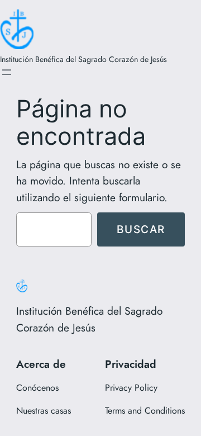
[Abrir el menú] (6, 72)
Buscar (141, 229)
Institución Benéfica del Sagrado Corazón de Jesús (83, 59)
